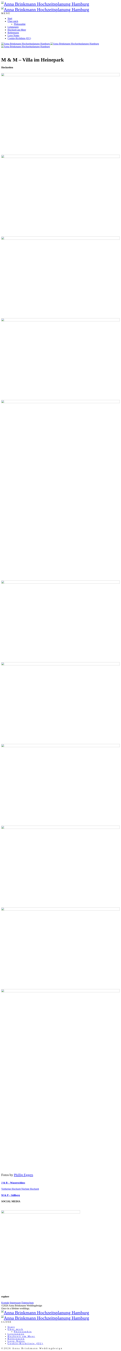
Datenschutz (27, 1302)
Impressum (15, 1302)
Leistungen (13, 27)
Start (10, 18)
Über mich (13, 21)
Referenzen (13, 32)
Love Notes (13, 35)
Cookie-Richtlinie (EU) (19, 38)
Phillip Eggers (23, 1175)
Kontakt (5, 1302)
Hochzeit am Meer (17, 29)
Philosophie (20, 24)
